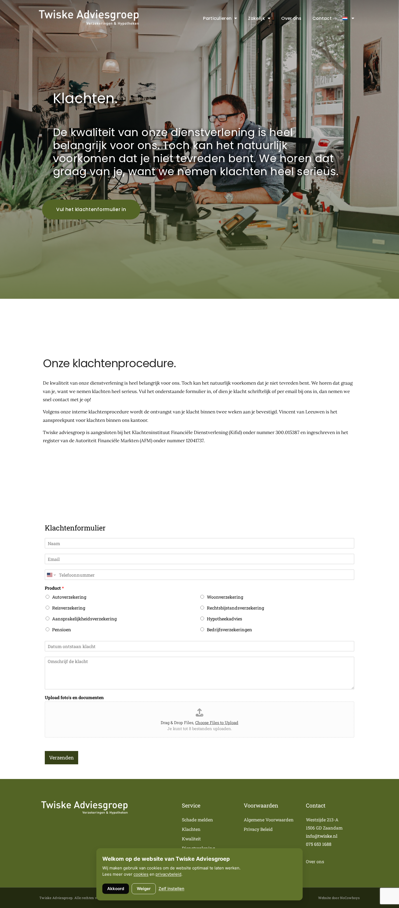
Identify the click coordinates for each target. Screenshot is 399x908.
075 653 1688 (318, 844)
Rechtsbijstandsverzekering (235, 608)
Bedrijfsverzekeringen (229, 629)
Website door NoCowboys (339, 898)
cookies (141, 874)
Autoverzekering (69, 597)
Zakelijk (256, 18)
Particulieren (217, 18)
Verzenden (61, 757)
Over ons (291, 18)
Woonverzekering (225, 597)
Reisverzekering (68, 608)
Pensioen (61, 629)
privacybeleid (168, 874)
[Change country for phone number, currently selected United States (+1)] (51, 575)
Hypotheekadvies (224, 618)
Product (54, 588)
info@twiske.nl (321, 836)
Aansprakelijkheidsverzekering (84, 618)
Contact (322, 18)
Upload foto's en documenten (74, 697)
